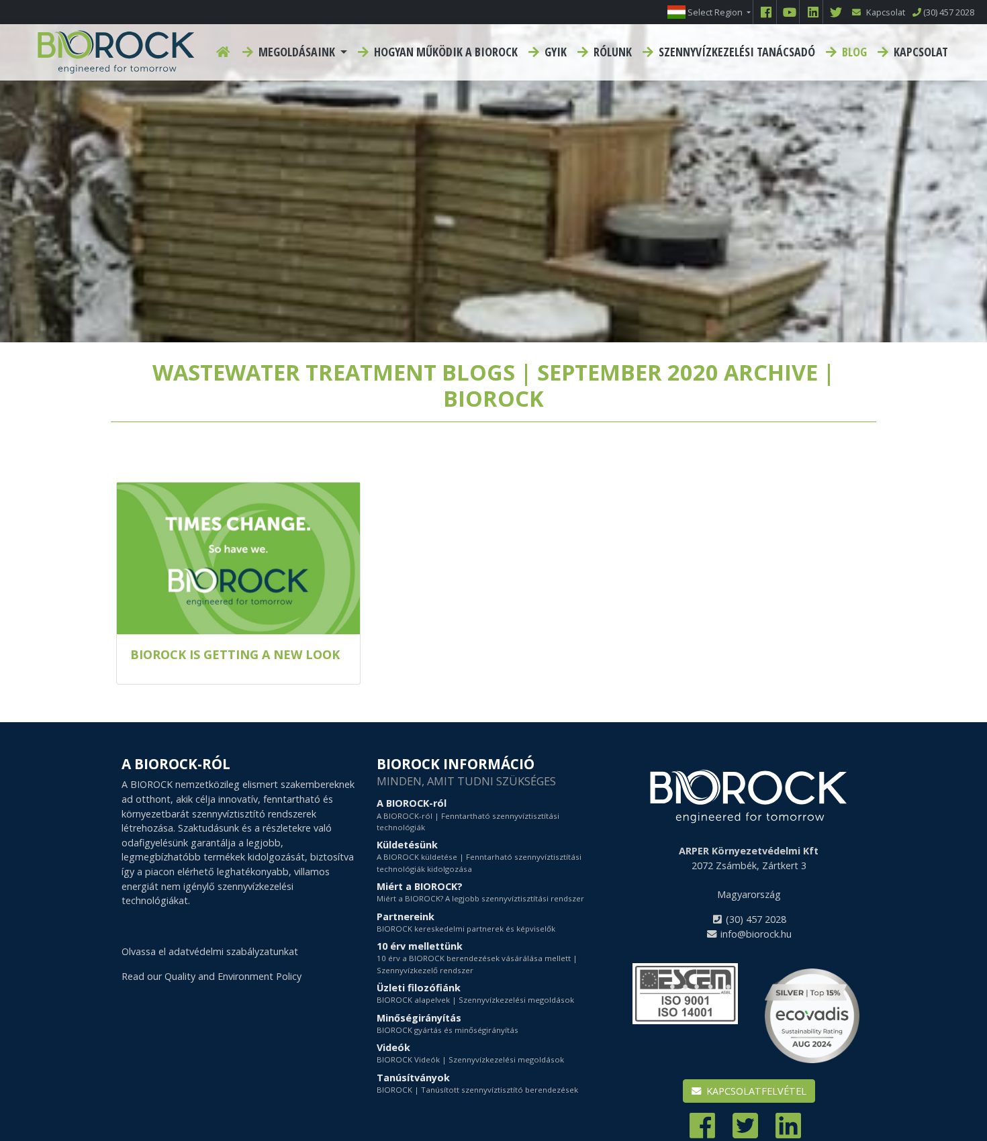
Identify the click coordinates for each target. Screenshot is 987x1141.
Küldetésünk (479, 856)
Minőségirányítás (447, 1023)
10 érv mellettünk (477, 957)
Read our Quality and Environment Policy (211, 976)
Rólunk (611, 52)
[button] (709, 12)
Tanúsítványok (477, 1083)
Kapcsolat (919, 52)
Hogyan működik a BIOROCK (444, 52)
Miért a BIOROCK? (480, 891)
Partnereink (466, 922)
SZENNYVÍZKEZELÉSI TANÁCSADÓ (735, 52)
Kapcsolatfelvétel (755, 1091)
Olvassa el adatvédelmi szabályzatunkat (210, 951)
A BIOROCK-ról (468, 814)
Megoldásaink (297, 52)
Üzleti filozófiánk (475, 993)
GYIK (554, 52)
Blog (853, 52)
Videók (470, 1052)
